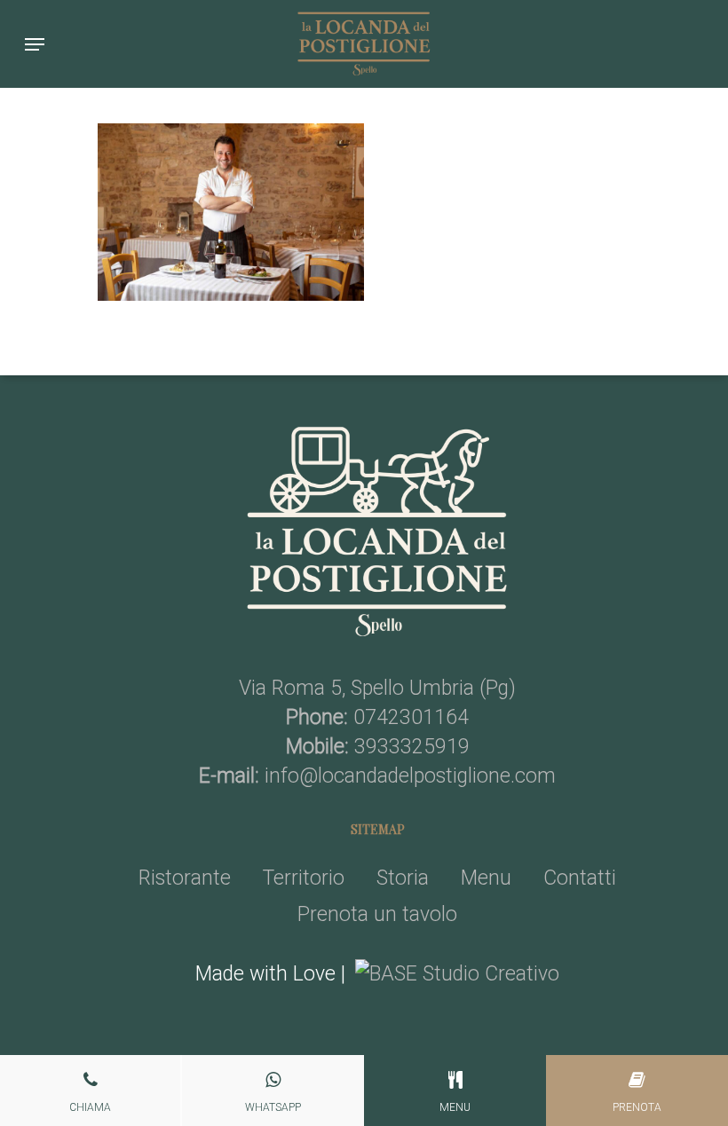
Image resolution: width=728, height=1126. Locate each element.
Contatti (579, 878)
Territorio (303, 878)
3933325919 (412, 747)
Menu (486, 878)
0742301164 (411, 717)
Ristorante (184, 878)
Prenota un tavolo (377, 914)
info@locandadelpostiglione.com (410, 776)
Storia (402, 878)
